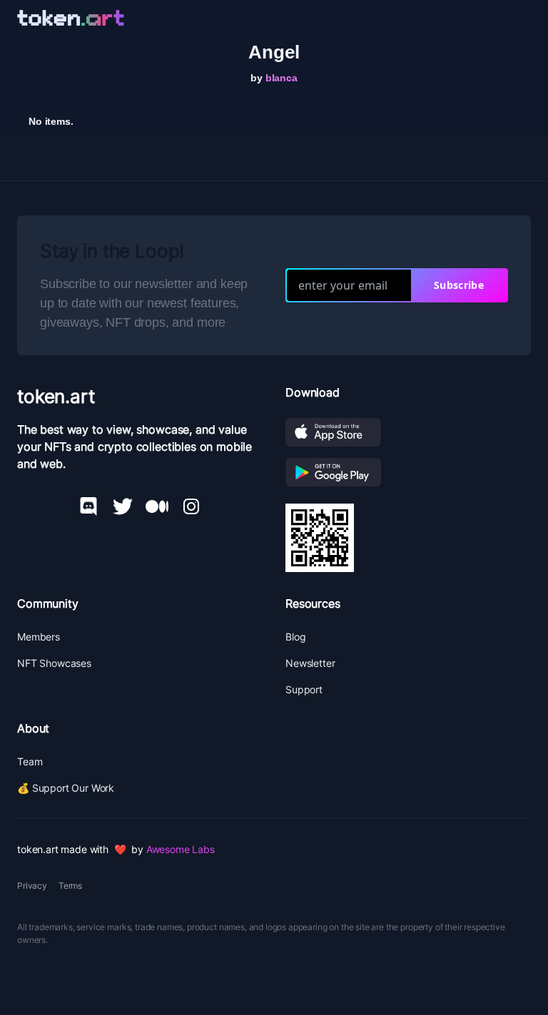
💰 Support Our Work (65, 788)
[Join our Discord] (88, 506)
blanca (281, 77)
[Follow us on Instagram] (191, 506)
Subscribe (459, 285)
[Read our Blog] (157, 506)
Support (304, 689)
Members (38, 637)
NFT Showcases (54, 663)
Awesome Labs (180, 849)
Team (29, 761)
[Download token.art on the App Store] (408, 432)
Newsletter (310, 663)
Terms (70, 885)
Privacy (32, 885)
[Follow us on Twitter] (123, 506)
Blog (295, 637)
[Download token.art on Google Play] (408, 472)
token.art (56, 396)
